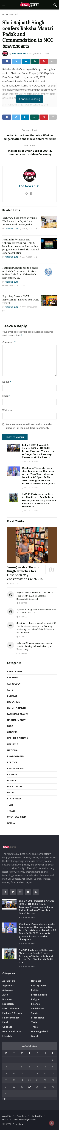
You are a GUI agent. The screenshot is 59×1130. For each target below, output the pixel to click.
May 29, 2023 (26, 229)
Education (13, 701)
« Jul (4, 1098)
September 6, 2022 (29, 307)
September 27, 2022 (12, 285)
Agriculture (14, 671)
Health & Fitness (17, 738)
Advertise (21, 1115)
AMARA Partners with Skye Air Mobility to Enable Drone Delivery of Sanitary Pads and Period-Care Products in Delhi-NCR (39, 500)
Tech (10, 804)
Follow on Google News (25, 1119)
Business (12, 695)
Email (6, 395)
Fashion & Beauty (17, 713)
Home (5, 14)
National (14, 14)
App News (13, 677)
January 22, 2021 (41, 53)
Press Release (15, 768)
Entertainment (16, 707)
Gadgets (12, 732)
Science (11, 780)
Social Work (14, 786)
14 (37, 1073)
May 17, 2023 (26, 257)
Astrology (13, 683)
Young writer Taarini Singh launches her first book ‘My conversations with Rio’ (25, 573)
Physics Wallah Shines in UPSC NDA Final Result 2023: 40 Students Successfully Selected (35, 595)
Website (7, 410)
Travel (11, 810)
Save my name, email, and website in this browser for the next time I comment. (29, 426)
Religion (12, 774)
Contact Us (36, 1115)
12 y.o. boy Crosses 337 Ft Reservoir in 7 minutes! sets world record (20, 299)
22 (45, 1080)
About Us (6, 1115)
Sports (11, 792)
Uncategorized (16, 816)
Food (10, 726)
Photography (15, 756)
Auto (10, 689)
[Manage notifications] (51, 1123)
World (11, 822)
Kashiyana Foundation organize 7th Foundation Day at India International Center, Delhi (19, 221)
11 (14, 1073)
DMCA (5, 1119)
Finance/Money (16, 719)
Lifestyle (12, 744)
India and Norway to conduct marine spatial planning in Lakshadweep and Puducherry (35, 646)
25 (14, 1086)
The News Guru (20, 53)
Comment (9, 342)
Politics (12, 762)
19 (22, 1080)
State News (14, 798)
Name (6, 381)
